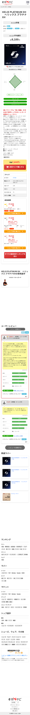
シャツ (23, 637)
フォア (25, 546)
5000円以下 (19, 546)
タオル (18, 639)
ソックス (13, 639)
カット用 (23, 599)
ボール (18, 642)
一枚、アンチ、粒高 (18, 578)
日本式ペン (10, 599)
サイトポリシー (15, 707)
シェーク (4, 599)
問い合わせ (15, 710)
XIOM (23, 573)
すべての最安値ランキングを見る (15, 255)
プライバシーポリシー (15, 705)
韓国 (14, 620)
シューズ (4, 637)
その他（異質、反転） (7, 602)
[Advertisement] (15, 306)
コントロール (18, 607)
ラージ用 (4, 581)
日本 (3, 620)
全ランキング (5, 554)
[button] (15, 55)
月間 (27, 332)
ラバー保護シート (6, 644)
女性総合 (13, 546)
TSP (9, 573)
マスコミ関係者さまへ (15, 708)
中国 (6, 620)
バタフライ (4, 573)
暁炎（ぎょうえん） (19, 390)
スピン (12, 607)
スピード (7, 607)
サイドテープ (24, 642)
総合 (3, 546)
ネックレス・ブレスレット (8, 642)
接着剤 (13, 644)
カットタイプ (18, 625)
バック (3, 549)
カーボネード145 (18, 436)
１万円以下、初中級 (22, 554)
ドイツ (10, 620)
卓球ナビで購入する (16, 167)
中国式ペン (17, 599)
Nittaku (14, 573)
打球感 (25, 607)
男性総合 (7, 546)
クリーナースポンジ (21, 644)
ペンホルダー (13, 554)
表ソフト (8, 549)
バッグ (7, 639)
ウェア (9, 637)
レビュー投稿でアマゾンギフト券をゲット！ (15, 656)
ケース (3, 639)
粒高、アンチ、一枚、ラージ (19, 549)
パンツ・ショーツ (16, 637)
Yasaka (18, 573)
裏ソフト (4, 578)
